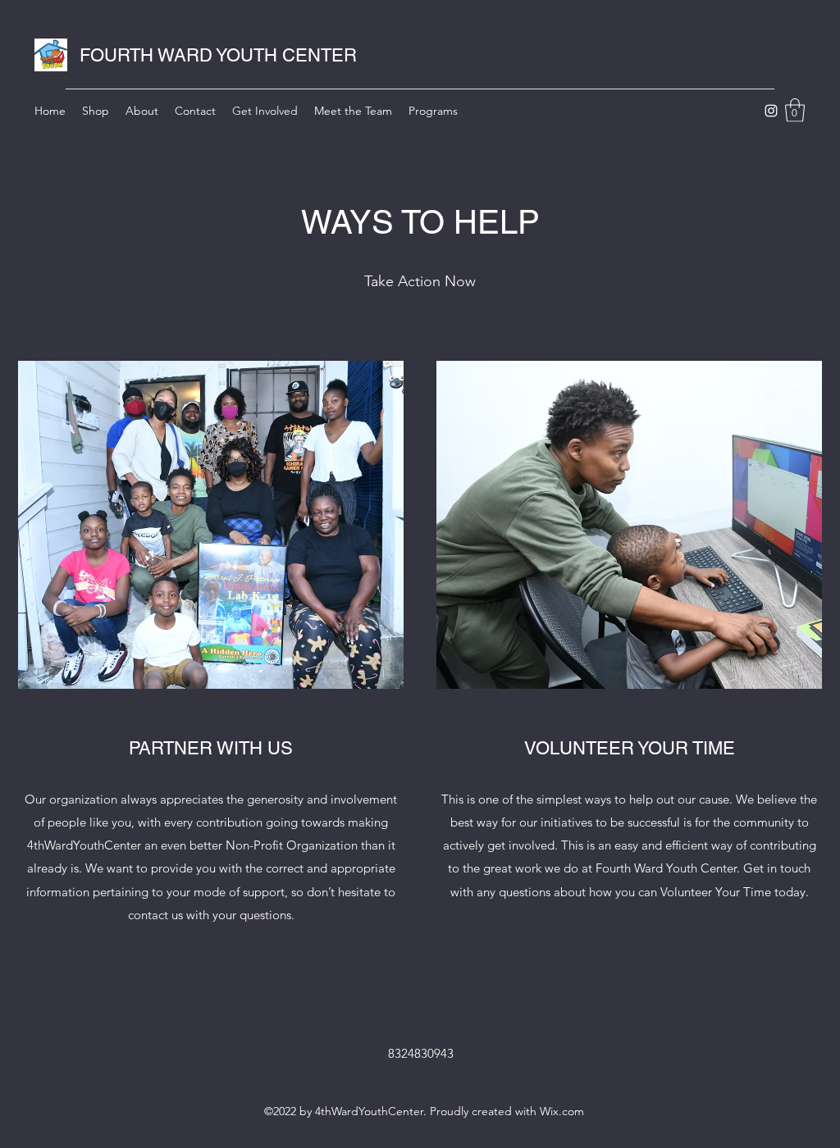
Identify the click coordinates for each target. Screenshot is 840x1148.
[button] (795, 110)
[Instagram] (771, 110)
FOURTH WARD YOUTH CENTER (218, 55)
